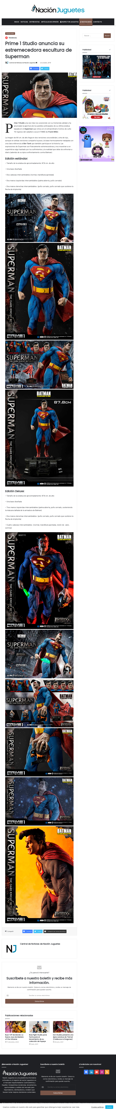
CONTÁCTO (97, 22)
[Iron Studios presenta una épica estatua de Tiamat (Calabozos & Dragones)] (63, 1027)
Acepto (109, 1107)
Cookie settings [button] (97, 1107)
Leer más (75, 1107)
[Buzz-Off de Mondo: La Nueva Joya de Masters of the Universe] (15, 1027)
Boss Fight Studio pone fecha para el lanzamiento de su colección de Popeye (38, 1038)
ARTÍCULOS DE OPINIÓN (50, 22)
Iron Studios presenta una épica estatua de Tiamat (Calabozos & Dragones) (63, 1037)
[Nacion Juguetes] (58, 9)
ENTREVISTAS (34, 22)
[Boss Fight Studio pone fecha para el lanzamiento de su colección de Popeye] (39, 1027)
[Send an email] (36, 63)
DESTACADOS (86, 22)
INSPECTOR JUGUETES (70, 22)
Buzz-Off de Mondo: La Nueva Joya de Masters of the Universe (14, 1037)
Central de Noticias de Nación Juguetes (22, 63)
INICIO (16, 22)
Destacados (10, 33)
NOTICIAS (24, 22)
